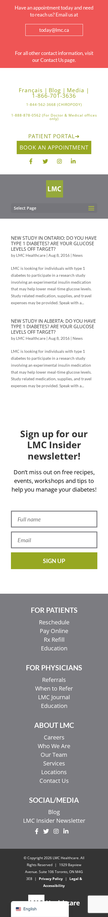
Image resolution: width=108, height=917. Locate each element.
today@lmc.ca (54, 30)
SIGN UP (54, 560)
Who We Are (54, 746)
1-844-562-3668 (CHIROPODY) (54, 105)
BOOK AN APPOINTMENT (54, 147)
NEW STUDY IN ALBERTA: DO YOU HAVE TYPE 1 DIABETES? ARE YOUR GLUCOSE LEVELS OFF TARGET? (53, 326)
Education (54, 648)
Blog (54, 812)
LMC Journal (54, 697)
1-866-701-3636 (54, 96)
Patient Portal (54, 136)
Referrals (54, 680)
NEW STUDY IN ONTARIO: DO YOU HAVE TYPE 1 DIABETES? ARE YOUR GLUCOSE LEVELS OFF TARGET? (54, 243)
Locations (54, 772)
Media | (78, 90)
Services (54, 763)
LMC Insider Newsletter (54, 820)
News (78, 255)
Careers (54, 737)
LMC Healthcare (31, 255)
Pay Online (54, 631)
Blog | (57, 90)
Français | (33, 90)
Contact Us (54, 781)
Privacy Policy (51, 878)
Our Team (54, 755)
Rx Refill (54, 639)
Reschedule (54, 622)
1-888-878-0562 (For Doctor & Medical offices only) (54, 117)
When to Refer (54, 688)
